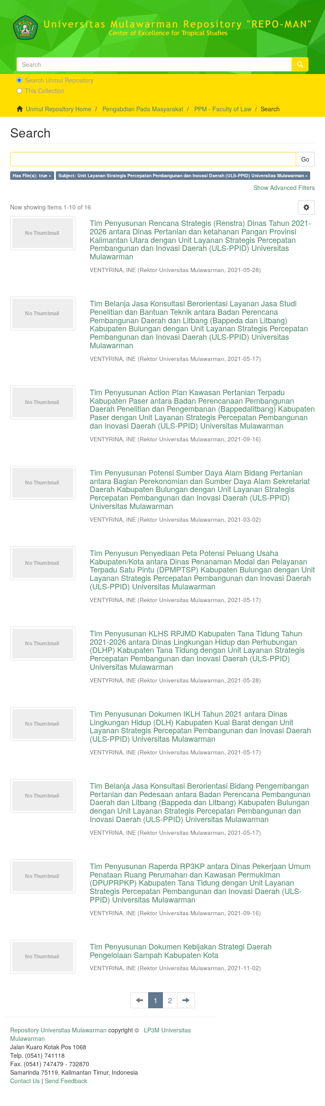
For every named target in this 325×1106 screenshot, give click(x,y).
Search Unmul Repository (59, 80)
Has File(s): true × (32, 175)
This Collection (44, 90)
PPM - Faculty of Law (222, 109)
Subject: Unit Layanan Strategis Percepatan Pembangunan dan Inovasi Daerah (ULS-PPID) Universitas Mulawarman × (183, 175)
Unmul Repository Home (58, 109)
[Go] (300, 64)
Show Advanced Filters (284, 187)
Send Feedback (66, 1080)
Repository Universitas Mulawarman (58, 1030)
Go (305, 159)
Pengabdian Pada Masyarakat (142, 109)
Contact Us (25, 1080)
